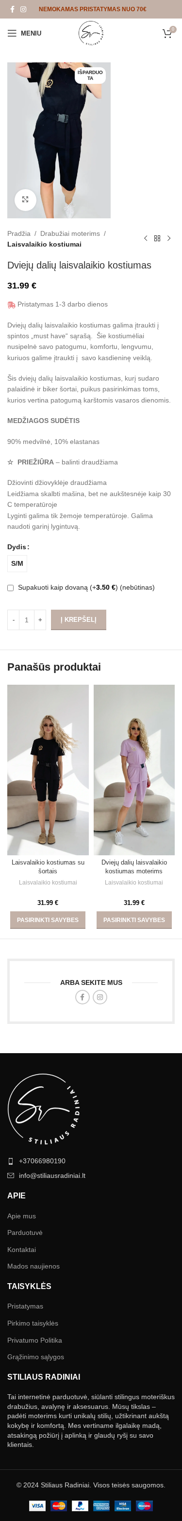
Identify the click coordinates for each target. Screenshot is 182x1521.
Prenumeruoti (91, 1228)
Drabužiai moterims (70, 233)
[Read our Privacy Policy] (146, 1288)
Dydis (16, 547)
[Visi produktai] (157, 239)
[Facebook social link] (12, 9)
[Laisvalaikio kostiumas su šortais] (48, 770)
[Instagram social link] (23, 9)
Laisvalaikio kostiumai (44, 244)
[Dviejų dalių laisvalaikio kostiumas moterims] (134, 770)
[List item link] (91, 1501)
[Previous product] (145, 239)
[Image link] (43, 1449)
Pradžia (19, 233)
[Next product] (169, 239)
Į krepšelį (79, 619)
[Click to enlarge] (25, 200)
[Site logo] (91, 33)
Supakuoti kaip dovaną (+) (85, 587)
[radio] (17, 563)
